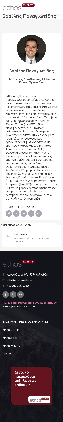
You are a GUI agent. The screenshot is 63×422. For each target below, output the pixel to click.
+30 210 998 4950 (18, 286)
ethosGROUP (10, 330)
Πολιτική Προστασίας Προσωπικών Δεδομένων (29, 302)
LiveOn (6, 354)
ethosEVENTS (11, 346)
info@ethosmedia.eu (20, 280)
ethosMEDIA (9, 338)
